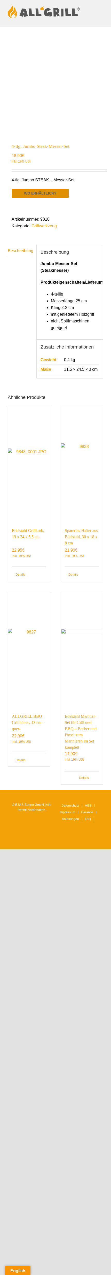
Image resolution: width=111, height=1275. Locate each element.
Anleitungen (70, 819)
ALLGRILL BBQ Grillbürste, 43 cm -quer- (28, 722)
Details (20, 574)
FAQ (88, 819)
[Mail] (91, 840)
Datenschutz (70, 805)
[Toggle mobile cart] (101, 18)
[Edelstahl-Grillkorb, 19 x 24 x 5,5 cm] (29, 464)
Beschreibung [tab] (20, 251)
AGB (88, 805)
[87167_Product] (55, 82)
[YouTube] (83, 840)
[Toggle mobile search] (101, 13)
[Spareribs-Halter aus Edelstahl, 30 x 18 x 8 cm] (82, 464)
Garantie (87, 812)
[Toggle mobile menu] (101, 8)
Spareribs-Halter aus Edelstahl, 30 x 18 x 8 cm (81, 536)
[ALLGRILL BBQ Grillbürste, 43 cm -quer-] (29, 650)
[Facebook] (75, 840)
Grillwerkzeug (44, 226)
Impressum (67, 812)
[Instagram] (67, 840)
